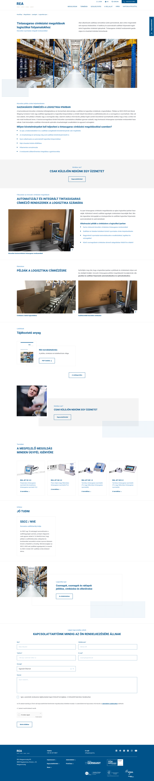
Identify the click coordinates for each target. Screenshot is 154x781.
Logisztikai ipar (43, 14)
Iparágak (34, 14)
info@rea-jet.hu (90, 753)
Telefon (19, 653)
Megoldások (27, 14)
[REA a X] (124, 750)
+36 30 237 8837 (52, 753)
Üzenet (19, 675)
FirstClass (69, 763)
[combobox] (46, 668)
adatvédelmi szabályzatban (110, 703)
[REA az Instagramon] (132, 750)
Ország (19, 664)
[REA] (25, 5)
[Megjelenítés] (41, 230)
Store (48, 767)
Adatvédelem (70, 760)
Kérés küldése (24, 724)
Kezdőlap (19, 14)
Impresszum (51, 760)
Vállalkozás (81, 642)
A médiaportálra (77, 375)
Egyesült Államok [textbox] (25, 669)
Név (18, 642)
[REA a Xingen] (128, 750)
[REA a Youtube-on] (136, 750)
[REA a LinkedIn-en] (116, 750)
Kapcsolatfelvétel (77, 179)
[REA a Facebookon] (120, 750)
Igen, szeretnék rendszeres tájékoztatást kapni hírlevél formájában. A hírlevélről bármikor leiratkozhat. (56, 697)
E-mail (80, 653)
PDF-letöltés (46, 360)
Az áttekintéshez (64, 596)
